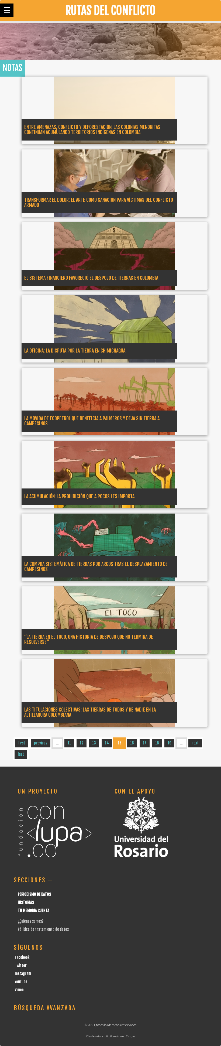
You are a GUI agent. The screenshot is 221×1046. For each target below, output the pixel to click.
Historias (26, 902)
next (195, 743)
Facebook (22, 957)
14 (107, 743)
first (21, 743)
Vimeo (19, 989)
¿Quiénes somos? (30, 921)
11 (69, 743)
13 (94, 743)
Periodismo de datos (34, 894)
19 (169, 743)
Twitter (21, 965)
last (21, 754)
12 (81, 743)
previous (40, 743)
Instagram (23, 973)
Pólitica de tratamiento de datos (43, 929)
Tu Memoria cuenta (33, 910)
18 (157, 743)
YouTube (21, 981)
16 (132, 743)
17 (144, 743)
